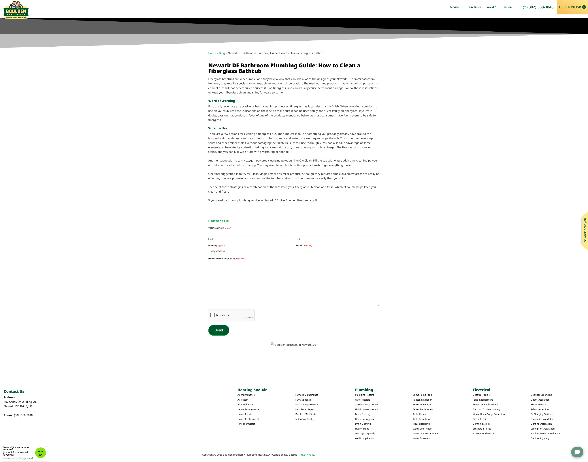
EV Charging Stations (541, 414)
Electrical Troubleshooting (486, 409)
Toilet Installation (422, 419)
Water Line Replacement (426, 433)
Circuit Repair (480, 419)
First (210, 239)
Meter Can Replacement (485, 404)
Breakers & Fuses (482, 428)
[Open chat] (577, 452)
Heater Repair (244, 414)
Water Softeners (421, 438)
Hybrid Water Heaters (366, 409)
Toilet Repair (419, 414)
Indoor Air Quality (305, 419)
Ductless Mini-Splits (305, 414)
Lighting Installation (541, 423)
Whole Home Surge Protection (489, 414)
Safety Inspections (540, 409)
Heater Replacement (248, 419)
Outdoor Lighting (540, 438)
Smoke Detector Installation (545, 433)
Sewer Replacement (423, 409)
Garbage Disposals (365, 433)
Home (212, 53)
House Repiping (421, 423)
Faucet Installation (422, 399)
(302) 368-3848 (540, 7)
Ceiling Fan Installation (543, 428)
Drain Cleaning (363, 423)
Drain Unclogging (364, 419)
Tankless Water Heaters (367, 404)
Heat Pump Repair (305, 409)
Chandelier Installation (542, 419)
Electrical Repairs (481, 395)
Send (219, 330)
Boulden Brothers (16, 10)
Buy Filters (475, 6)
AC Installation (245, 404)
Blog (222, 53)
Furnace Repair (303, 399)
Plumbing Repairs (364, 395)
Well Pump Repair (364, 438)
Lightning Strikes (481, 423)
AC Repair (242, 399)
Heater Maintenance (248, 409)
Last (298, 239)
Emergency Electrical (483, 433)
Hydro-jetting (362, 428)
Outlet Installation (540, 399)
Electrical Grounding (541, 395)
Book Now (570, 7)
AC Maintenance (246, 395)
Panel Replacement (483, 399)
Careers (508, 6)
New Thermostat (246, 423)
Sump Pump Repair (423, 395)
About (490, 6)
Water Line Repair (422, 428)
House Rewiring (539, 404)
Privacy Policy (307, 454)
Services (455, 6)
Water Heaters (362, 399)
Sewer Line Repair (422, 404)
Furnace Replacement (306, 404)
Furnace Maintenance (306, 395)
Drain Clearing (362, 414)
